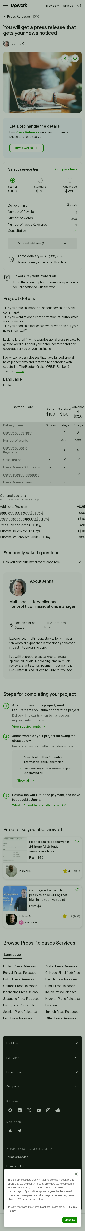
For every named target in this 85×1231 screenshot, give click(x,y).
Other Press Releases (60, 1018)
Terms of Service (17, 1156)
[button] (42, 211)
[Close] (76, 1174)
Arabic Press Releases (61, 966)
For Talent (12, 1057)
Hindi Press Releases (60, 986)
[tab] (13, 955)
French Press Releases (61, 979)
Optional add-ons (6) (31, 243)
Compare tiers (66, 169)
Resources (13, 1072)
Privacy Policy (15, 1166)
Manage (70, 1219)
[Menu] (5, 6)
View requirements (26, 726)
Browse (51, 5)
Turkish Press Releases (61, 1012)
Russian (51, 1005)
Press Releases (27, 132)
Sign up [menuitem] (68, 5)
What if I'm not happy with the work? (39, 805)
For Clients (13, 1043)
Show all (23, 780)
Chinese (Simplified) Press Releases (63, 973)
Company (12, 1086)
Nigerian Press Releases (62, 999)
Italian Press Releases (60, 992)
